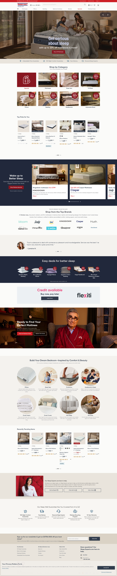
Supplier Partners (41, 551)
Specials (80, 9)
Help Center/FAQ (63, 549)
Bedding (45, 9)
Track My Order (62, 553)
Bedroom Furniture (57, 9)
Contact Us (61, 551)
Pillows (35, 9)
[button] (103, 14)
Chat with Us (72, 490)
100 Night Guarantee (21, 549)
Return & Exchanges (21, 551)
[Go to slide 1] (69, 201)
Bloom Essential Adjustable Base (36, 137)
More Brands (94, 227)
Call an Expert (52, 490)
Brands (70, 9)
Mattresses (24, 9)
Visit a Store (91, 490)
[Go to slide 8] (78, 201)
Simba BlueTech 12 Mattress (50, 137)
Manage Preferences (106, 572)
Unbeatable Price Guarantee (23, 555)
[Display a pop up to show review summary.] (42, 143)
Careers (40, 553)
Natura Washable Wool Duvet (79, 137)
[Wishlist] (94, 5)
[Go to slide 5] (74, 201)
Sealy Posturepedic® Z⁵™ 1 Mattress (37, 449)
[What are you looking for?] (84, 4)
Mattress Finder (92, 9)
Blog (60, 557)
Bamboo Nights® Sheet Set (64, 453)
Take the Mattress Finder (25, 333)
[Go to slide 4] (73, 201)
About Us (40, 549)
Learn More (50, 298)
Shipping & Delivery (21, 553)
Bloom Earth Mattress (23, 448)
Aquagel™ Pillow (92, 136)
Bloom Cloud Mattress (93, 448)
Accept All (106, 567)
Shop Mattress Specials (16, 187)
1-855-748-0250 (86, 559)
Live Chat (85, 554)
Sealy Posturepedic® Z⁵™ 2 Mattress (79, 449)
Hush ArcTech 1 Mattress (21, 137)
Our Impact (40, 555)
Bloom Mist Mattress (51, 448)
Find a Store (62, 555)
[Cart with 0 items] (98, 5)
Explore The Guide (40, 333)
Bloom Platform (63, 138)
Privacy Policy (61, 541)
